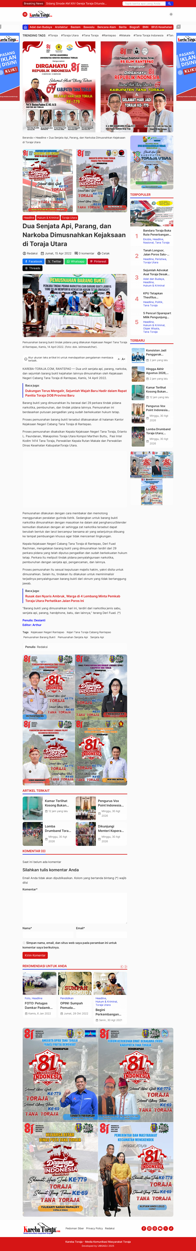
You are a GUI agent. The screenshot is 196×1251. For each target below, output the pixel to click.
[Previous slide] (121, 966)
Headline (29, 217)
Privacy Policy (94, 1228)
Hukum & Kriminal (48, 217)
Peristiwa (160, 259)
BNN (145, 27)
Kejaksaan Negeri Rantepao (47, 632)
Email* (80, 928)
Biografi (135, 27)
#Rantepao (109, 35)
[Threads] (154, 1228)
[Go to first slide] (125, 966)
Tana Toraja (32, 1001)
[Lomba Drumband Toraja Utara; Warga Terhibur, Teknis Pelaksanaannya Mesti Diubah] (33, 834)
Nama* (27, 928)
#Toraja (53, 35)
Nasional (42, 998)
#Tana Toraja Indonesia (148, 35)
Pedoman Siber (75, 1228)
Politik (158, 302)
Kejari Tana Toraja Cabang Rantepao (89, 632)
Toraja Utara (69, 217)
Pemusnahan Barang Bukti (39, 637)
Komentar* (30, 889)
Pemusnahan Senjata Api (73, 637)
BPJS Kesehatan (161, 27)
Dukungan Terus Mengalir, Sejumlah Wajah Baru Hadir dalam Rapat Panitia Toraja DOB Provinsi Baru (76, 393)
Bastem (75, 27)
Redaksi (110, 1228)
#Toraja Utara (70, 35)
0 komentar (86, 253)
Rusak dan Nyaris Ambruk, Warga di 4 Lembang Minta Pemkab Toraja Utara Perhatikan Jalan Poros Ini (72, 598)
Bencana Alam (106, 27)
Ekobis (147, 239)
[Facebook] (143, 1228)
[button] (169, 3)
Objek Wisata (151, 328)
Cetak (106, 253)
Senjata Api (97, 637)
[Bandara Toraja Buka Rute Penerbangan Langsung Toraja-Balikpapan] (151, 213)
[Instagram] (149, 1228)
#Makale (124, 35)
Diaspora (101, 998)
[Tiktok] (171, 1228)
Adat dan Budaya (41, 27)
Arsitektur (61, 27)
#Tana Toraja (90, 35)
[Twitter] (165, 1228)
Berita (123, 27)
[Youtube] (160, 1228)
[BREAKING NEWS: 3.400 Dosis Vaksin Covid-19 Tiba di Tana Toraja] (39, 983)
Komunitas (114, 998)
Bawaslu (89, 27)
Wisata (64, 998)
